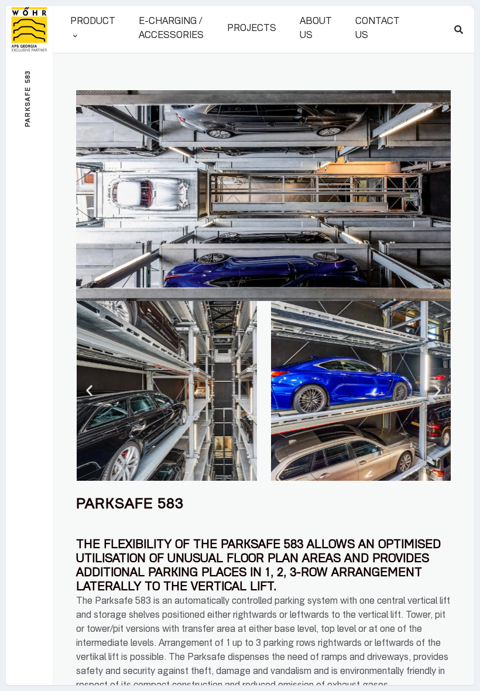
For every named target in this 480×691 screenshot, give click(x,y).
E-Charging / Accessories (171, 29)
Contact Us (377, 29)
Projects (251, 29)
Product (92, 22)
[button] (89, 391)
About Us (316, 29)
